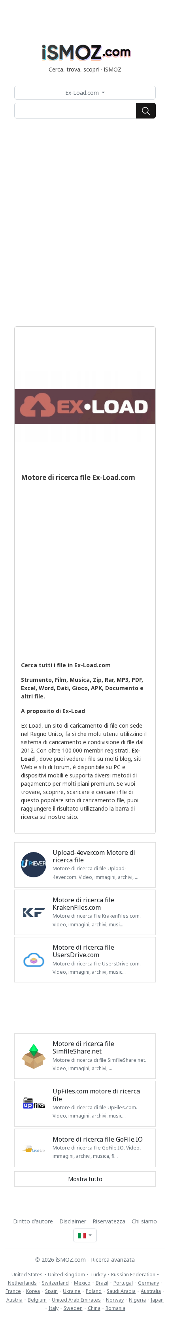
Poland (94, 1291)
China (94, 1308)
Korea (33, 1291)
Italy (54, 1308)
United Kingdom (66, 1274)
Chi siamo (144, 1221)
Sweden (73, 1308)
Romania (115, 1308)
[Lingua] (85, 1235)
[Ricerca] (146, 111)
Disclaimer (72, 1221)
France (13, 1291)
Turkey (98, 1274)
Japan (157, 1299)
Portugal (123, 1282)
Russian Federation (133, 1274)
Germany (148, 1282)
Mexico (82, 1282)
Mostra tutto (85, 1179)
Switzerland (55, 1282)
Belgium (37, 1299)
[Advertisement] (85, 222)
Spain (51, 1291)
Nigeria (137, 1299)
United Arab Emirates (76, 1299)
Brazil (102, 1282)
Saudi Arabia (121, 1291)
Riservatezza (109, 1221)
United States (27, 1274)
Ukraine (72, 1291)
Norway (115, 1299)
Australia (151, 1291)
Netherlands (22, 1282)
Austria (14, 1299)
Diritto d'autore (33, 1221)
